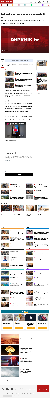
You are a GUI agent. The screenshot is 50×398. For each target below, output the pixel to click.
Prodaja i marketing (10, 393)
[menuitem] (44, 1)
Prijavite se (19, 174)
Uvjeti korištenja (17, 393)
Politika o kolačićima (33, 393)
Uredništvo (4, 393)
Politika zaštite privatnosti (25, 393)
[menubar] (44, 2)
